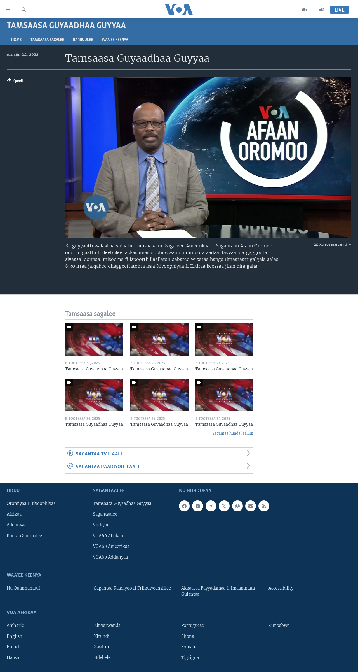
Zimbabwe (278, 625)
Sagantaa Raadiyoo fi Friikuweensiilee (132, 588)
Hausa (13, 657)
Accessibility (280, 588)
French (14, 647)
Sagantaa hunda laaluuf (232, 433)
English (14, 636)
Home (16, 40)
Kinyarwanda (107, 625)
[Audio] (321, 10)
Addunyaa (17, 524)
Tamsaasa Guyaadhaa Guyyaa (122, 503)
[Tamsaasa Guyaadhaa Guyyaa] (94, 339)
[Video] (304, 10)
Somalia (189, 647)
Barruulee (83, 40)
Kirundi (101, 636)
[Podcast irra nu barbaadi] (237, 505)
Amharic (15, 625)
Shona (187, 636)
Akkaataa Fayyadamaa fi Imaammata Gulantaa (218, 591)
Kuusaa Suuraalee (24, 535)
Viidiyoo (101, 524)
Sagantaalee (105, 514)
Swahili (101, 647)
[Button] (15, 82)
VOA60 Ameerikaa (111, 546)
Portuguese (192, 625)
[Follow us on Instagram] (211, 505)
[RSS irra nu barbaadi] (263, 505)
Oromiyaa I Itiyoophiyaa (31, 503)
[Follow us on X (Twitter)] (224, 505)
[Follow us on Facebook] (184, 505)
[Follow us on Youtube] (197, 505)
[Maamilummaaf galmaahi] (250, 505)
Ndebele (102, 657)
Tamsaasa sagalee (47, 40)
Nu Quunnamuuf (23, 588)
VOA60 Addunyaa (110, 557)
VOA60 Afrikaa (108, 535)
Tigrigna (190, 657)
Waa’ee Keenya (115, 40)
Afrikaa (14, 514)
